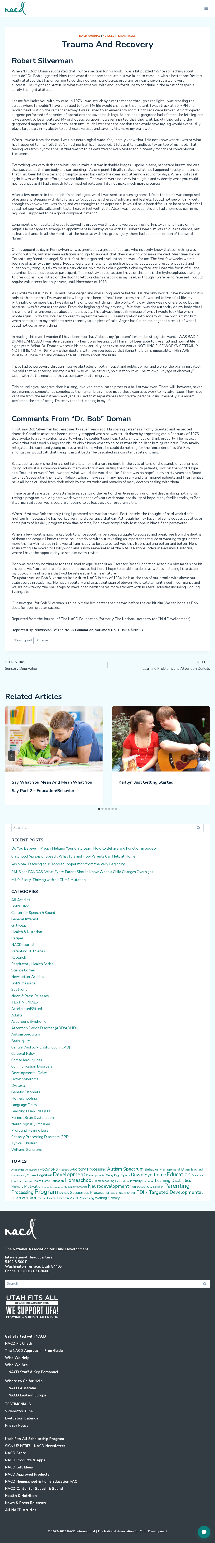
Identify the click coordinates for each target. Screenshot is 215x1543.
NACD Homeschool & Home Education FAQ (41, 1481)
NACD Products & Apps (25, 1460)
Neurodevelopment (108, 1186)
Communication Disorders (31, 1066)
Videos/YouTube (19, 1411)
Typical (42, 1198)
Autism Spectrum (25, 1034)
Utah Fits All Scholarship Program (34, 1438)
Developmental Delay (29, 1072)
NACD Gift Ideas (19, 1467)
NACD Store (15, 1453)
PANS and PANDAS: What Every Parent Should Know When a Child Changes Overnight (82, 871)
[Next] (203, 756)
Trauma (42, 640)
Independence (122, 1181)
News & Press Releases (30, 996)
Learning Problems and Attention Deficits (176, 665)
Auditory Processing (88, 1169)
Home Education (53, 1181)
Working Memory (107, 1198)
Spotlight (19, 989)
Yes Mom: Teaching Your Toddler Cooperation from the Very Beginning (68, 864)
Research (18, 957)
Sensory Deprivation (21, 665)
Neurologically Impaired (30, 1124)
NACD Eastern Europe (27, 1395)
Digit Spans (122, 1175)
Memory (17, 1186)
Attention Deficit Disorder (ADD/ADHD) (44, 1028)
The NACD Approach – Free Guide (34, 1350)
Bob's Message (23, 983)
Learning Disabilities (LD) (31, 1111)
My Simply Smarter (75, 1187)
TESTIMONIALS (24, 1002)
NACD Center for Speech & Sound (34, 1488)
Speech (131, 1193)
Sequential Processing (89, 1192)
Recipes (17, 938)
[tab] (99, 809)
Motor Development (53, 1187)
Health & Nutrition (26, 932)
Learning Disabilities (173, 1180)
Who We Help (17, 1357)
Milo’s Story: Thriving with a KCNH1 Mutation (48, 879)
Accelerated (32, 1169)
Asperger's (64, 1169)
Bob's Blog (20, 906)
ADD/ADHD (49, 1169)
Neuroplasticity (141, 1186)
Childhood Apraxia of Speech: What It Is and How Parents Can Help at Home (73, 856)
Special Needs (118, 1193)
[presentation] (54, 739)
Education (179, 1174)
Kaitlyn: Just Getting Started (145, 782)
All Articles (20, 900)
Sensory (64, 1193)
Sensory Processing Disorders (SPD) (40, 1137)
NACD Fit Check (18, 1343)
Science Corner (23, 970)
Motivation (33, 1186)
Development (69, 1174)
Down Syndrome (24, 1079)
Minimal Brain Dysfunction (32, 1117)
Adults (16, 1015)
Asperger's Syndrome (28, 1021)
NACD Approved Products (27, 1474)
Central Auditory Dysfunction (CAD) (40, 1047)
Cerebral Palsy (23, 1053)
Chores (31, 1175)
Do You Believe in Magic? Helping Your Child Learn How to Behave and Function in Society (84, 848)
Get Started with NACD (25, 1336)
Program (46, 1192)
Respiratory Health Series (32, 964)
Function (27, 1181)
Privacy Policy (16, 1425)
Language (148, 1181)
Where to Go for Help (24, 1381)
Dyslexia (18, 1085)
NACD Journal (89, 35)
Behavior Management (162, 1169)
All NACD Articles (20, 1510)
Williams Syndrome (27, 1149)
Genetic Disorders (25, 1092)
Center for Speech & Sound (33, 912)
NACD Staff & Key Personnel (33, 1372)
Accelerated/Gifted (26, 1008)
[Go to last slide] (11, 756)
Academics (17, 1169)
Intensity (136, 1181)
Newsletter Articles (119, 35)
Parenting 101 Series (28, 951)
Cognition (44, 1175)
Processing (22, 1192)
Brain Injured (23, 640)
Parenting (177, 1186)
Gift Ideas (18, 925)
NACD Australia (22, 1388)
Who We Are (16, 1365)
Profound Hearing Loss (30, 1130)
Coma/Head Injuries (26, 1060)
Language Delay (24, 1105)
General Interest (24, 919)
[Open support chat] (204, 1532)
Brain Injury (20, 1040)
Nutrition (158, 1187)
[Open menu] (206, 8)
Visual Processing (82, 1198)
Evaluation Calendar (22, 1418)
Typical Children (24, 1143)
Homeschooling (24, 1098)
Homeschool (79, 1180)
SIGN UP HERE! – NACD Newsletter (35, 1446)
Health (37, 1181)
